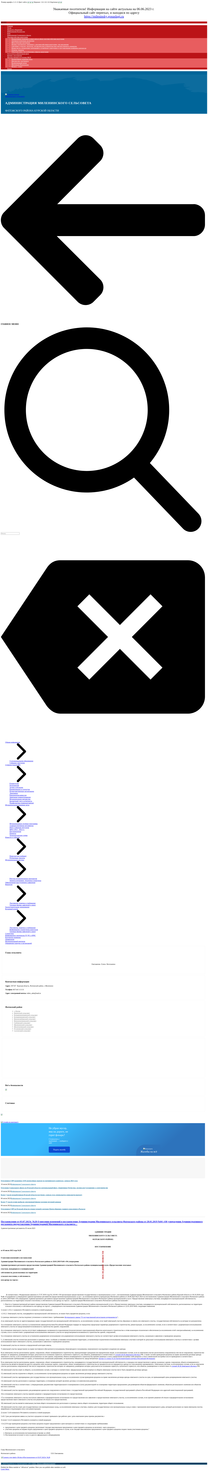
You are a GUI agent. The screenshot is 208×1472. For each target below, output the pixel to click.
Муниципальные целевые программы (24, 824)
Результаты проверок (13, 937)
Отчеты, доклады (18, 50)
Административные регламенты (21, 826)
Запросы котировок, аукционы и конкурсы (25, 881)
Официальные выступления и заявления (20, 882)
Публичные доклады (17, 858)
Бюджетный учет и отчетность (21, 801)
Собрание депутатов (17, 763)
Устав (9, 28)
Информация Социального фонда (19, 35)
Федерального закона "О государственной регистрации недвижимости (91, 1317)
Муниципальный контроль (15, 941)
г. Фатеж (17, 1011)
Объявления (9, 939)
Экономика (14, 793)
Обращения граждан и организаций (18, 943)
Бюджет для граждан (14, 55)
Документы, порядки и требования (22, 903)
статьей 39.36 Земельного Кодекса (127, 1355)
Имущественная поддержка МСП (19, 57)
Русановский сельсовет (22, 1029)
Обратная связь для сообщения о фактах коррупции (30, 52)
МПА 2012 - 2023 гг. (17, 829)
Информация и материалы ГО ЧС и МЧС (20, 935)
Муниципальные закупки (14, 860)
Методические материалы (21, 43)
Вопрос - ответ (17, 67)
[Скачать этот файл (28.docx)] (12, 1457)
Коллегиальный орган (19, 63)
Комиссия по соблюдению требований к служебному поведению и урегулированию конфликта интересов (49, 48)
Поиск (9, 68)
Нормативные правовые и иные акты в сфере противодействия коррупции (38, 39)
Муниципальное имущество (20, 799)
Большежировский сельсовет (24, 1017)
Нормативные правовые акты (22, 59)
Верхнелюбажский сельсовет (25, 1019)
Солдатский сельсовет (22, 1031)
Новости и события (12, 837)
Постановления (15, 831)
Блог (9, 33)
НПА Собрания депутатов (19, 828)
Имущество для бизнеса (20, 61)
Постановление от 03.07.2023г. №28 (37, 1457)
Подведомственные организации (22, 791)
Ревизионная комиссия (18, 795)
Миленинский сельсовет (23, 1025)
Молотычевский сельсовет (24, 1027)
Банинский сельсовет (22, 1013)
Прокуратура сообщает (18, 856)
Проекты (13, 833)
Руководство (14, 783)
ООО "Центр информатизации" (44, 1464)
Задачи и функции (16, 787)
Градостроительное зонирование (17, 907)
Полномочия (14, 785)
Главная (10, 26)
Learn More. (5, 1469)
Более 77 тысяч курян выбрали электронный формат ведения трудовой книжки (31, 1202)
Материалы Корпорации (20, 65)
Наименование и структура (20, 789)
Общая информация (12, 742)
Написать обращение (14, 30)
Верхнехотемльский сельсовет (25, 1021)
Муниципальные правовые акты (17, 805)
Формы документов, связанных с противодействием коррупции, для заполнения (40, 44)
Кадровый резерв (11, 909)
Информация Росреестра (16, 31)
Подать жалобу (59, 1150)
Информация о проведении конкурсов (24, 930)
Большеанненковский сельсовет (26, 1015)
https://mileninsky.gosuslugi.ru (104, 16)
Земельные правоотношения (20, 797)
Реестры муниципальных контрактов (23, 879)
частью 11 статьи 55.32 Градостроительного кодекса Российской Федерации (127, 1358)
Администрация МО (12, 765)
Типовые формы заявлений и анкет (23, 905)
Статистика (9, 933)
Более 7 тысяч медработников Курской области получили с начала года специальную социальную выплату (41, 1195)
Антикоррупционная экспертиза (23, 41)
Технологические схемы (19, 835)
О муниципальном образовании (21, 761)
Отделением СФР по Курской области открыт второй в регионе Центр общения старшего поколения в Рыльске (43, 1209)
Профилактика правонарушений (22, 803)
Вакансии (8, 884)
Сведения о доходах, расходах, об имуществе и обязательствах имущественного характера (44, 46)
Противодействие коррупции (17, 37)
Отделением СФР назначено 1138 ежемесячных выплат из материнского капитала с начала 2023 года (39, 1181)
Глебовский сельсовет (22, 1023)
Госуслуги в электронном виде (18, 54)
